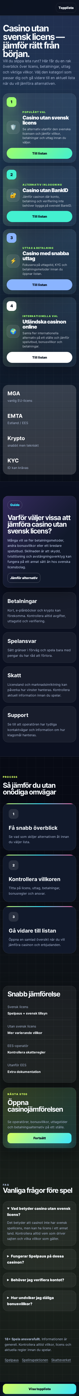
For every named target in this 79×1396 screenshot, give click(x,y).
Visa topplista (40, 1389)
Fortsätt (39, 1138)
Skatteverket (61, 1360)
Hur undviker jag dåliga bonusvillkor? (30, 1301)
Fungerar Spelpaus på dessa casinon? (35, 1259)
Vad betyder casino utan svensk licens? (38, 1211)
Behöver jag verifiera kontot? (37, 1280)
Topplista (66, 8)
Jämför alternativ (24, 578)
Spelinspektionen (35, 1360)
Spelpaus (12, 1360)
